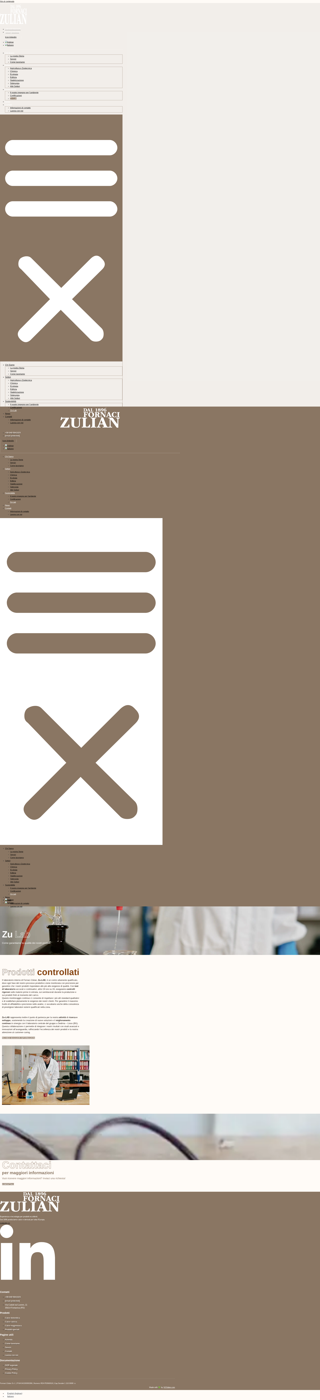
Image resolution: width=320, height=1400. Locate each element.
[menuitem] (9, 42)
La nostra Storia (17, 56)
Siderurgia (14, 83)
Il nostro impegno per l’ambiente (24, 93)
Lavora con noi (16, 111)
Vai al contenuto (7, 1)
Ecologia (14, 74)
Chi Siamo (9, 53)
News (7, 102)
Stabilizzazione (17, 80)
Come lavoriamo (17, 62)
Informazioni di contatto (20, 108)
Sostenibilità (10, 89)
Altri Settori (15, 86)
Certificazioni (16, 96)
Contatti (8, 105)
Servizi (13, 59)
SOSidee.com (169, 1387)
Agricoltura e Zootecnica (21, 68)
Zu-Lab (13, 99)
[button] (61, 238)
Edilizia (13, 77)
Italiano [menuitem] (10, 1396)
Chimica (14, 71)
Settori (8, 65)
